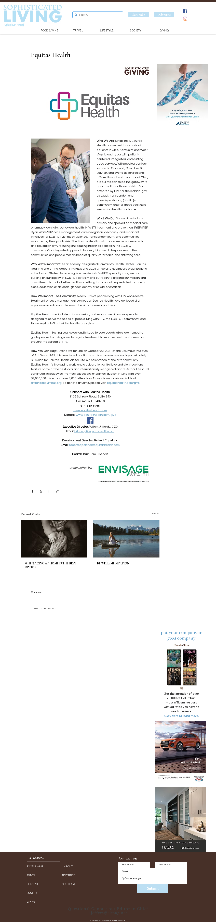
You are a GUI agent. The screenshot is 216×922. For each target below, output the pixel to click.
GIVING (31, 901)
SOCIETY (32, 892)
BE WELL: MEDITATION (113, 563)
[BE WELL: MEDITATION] (126, 538)
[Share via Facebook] (32, 491)
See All (155, 514)
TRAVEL (31, 875)
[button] (182, 96)
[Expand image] (60, 181)
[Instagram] (185, 19)
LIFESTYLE (33, 884)
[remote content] (90, 420)
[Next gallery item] (86, 180)
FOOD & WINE (35, 866)
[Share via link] (57, 491)
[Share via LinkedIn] (49, 491)
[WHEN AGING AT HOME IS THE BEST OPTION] (54, 538)
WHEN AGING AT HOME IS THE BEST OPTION (50, 565)
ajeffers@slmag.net (108, 913)
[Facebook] (185, 11)
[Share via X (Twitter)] (40, 491)
